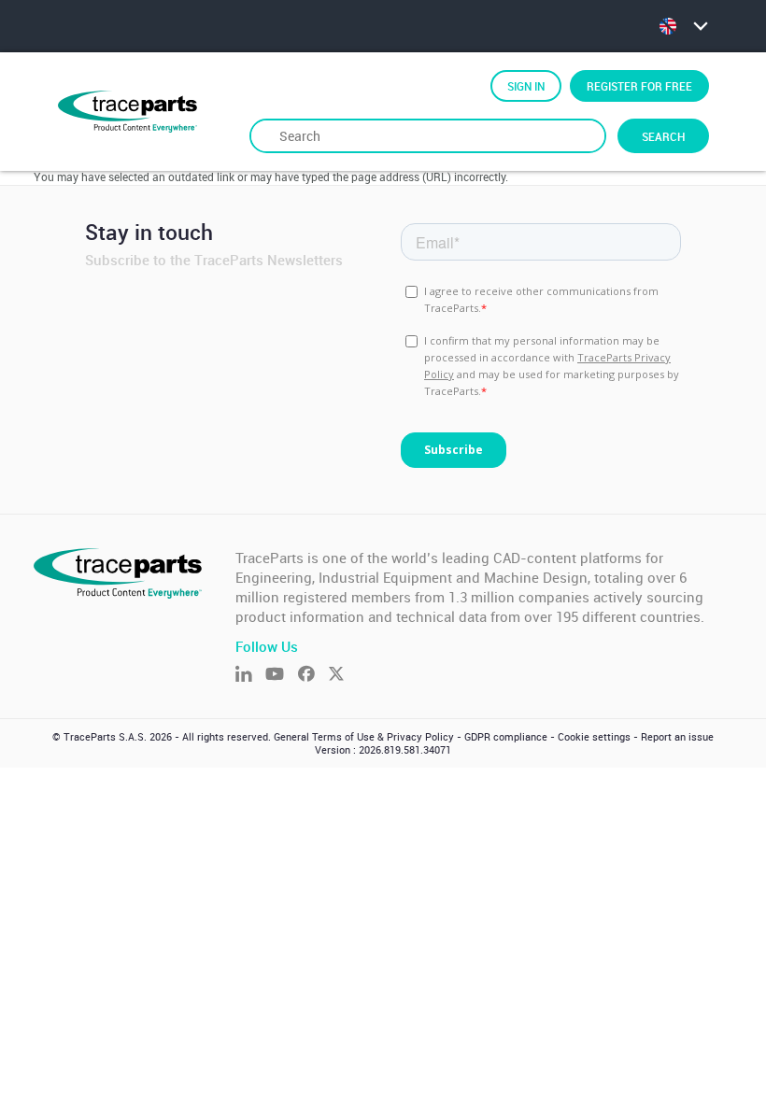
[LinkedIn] (250, 675)
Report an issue (677, 736)
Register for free (639, 85)
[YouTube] (281, 675)
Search (663, 136)
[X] (343, 675)
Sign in (526, 85)
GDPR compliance (505, 736)
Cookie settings (594, 736)
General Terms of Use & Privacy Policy (364, 736)
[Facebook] (313, 675)
